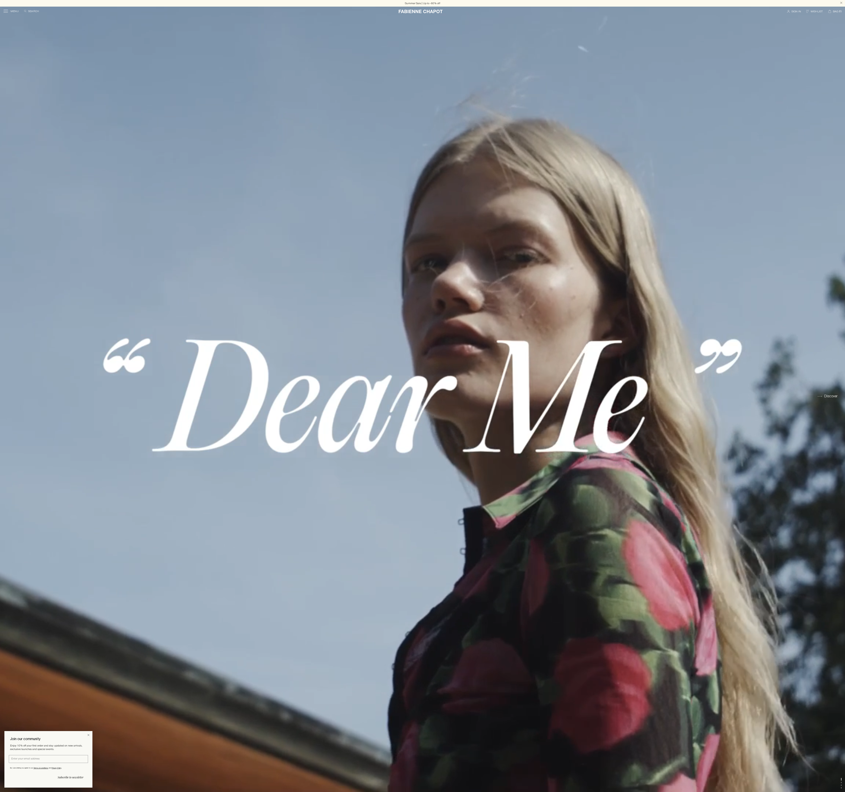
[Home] (421, 11)
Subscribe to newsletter (70, 777)
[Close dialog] (88, 735)
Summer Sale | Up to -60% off (422, 3)
